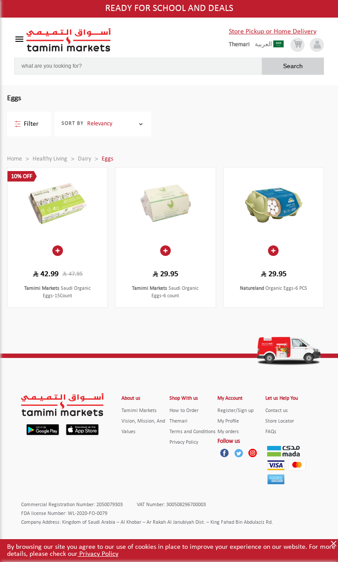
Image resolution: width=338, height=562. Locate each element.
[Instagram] (253, 453)
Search (293, 65)
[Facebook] (224, 453)
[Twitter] (238, 453)
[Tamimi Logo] (68, 40)
